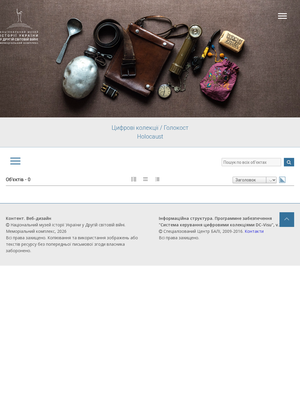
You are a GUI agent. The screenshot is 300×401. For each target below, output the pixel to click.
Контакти (254, 231)
